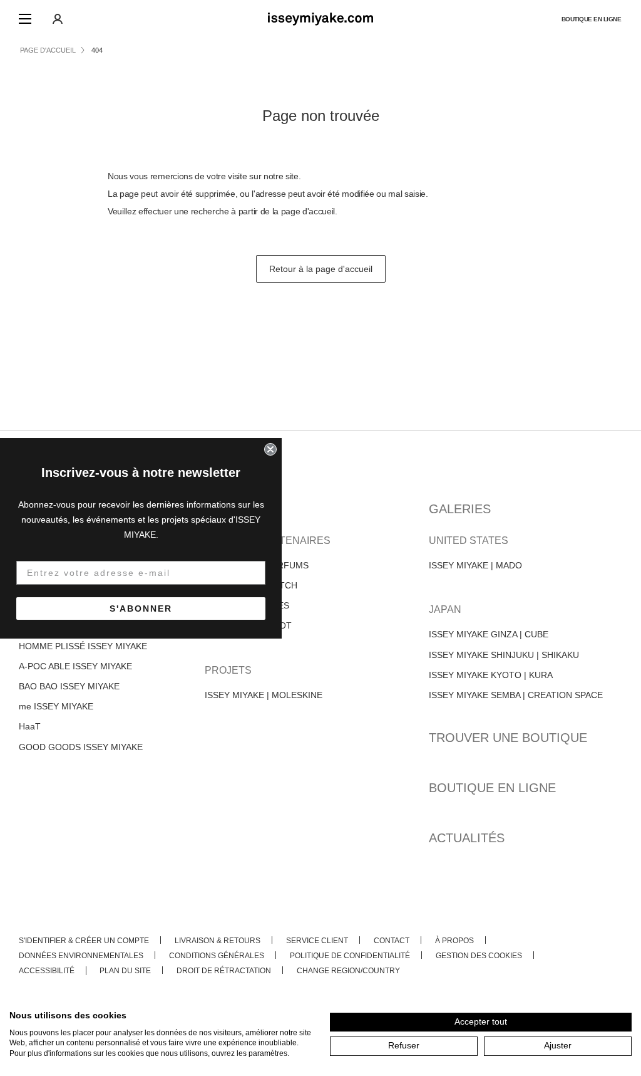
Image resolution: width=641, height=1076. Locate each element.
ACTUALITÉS (467, 838)
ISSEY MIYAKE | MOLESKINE (263, 695)
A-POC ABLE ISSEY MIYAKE (75, 666)
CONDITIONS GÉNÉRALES (216, 955)
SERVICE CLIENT (317, 940)
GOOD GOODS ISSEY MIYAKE (81, 747)
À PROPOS (454, 940)
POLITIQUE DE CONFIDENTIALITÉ (350, 955)
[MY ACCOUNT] (57, 18)
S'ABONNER (141, 608)
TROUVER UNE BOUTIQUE (508, 737)
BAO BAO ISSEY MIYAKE (69, 686)
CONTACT (391, 940)
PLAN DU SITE (125, 970)
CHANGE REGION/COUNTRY (348, 970)
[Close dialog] (270, 449)
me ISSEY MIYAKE (56, 706)
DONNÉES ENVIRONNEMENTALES (81, 955)
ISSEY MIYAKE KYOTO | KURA (491, 675)
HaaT (30, 726)
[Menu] (25, 18)
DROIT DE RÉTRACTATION (224, 970)
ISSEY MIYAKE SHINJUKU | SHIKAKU (504, 655)
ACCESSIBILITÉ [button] (46, 970)
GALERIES (460, 509)
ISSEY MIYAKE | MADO (475, 565)
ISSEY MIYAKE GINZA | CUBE (488, 634)
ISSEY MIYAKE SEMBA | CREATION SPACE (516, 695)
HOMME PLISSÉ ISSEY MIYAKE (83, 646)
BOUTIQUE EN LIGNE (592, 19)
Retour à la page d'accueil (320, 269)
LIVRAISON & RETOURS (217, 940)
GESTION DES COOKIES (479, 955)
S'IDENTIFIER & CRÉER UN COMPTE (84, 940)
